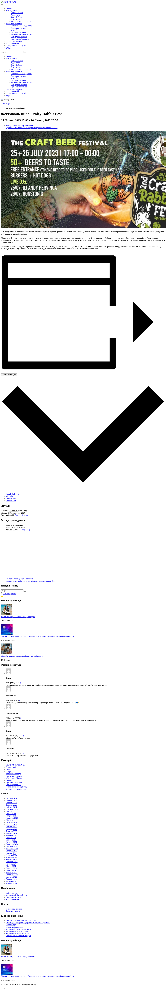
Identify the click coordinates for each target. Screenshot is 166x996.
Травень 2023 (11, 883)
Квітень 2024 (11, 859)
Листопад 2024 (12, 844)
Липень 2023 (11, 879)
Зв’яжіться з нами (13, 911)
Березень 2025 (11, 835)
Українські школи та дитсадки (18, 929)
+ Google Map (24, 530)
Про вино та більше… (20, 39)
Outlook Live (11, 501)
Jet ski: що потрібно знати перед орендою (18, 617)
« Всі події (5, 104)
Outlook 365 (11, 498)
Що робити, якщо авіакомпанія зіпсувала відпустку (22, 656)
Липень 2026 (11, 800)
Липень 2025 (11, 827)
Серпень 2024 (11, 851)
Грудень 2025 (11, 816)
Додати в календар (9, 375)
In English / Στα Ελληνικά (16, 45)
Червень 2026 (11, 803)
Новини (9, 8)
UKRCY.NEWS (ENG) (15, 765)
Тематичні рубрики (14, 24)
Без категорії (11, 767)
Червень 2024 (11, 855)
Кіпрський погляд (18, 28)
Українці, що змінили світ (21, 34)
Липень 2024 (11, 853)
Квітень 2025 (11, 833)
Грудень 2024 (11, 842)
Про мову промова (18, 32)
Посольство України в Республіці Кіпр (22, 920)
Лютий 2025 (11, 838)
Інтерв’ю (14, 30)
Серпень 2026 (11, 798)
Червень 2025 (11, 829)
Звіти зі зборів (16, 17)
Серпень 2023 (11, 877)
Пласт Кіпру (11, 925)
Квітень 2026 (11, 807)
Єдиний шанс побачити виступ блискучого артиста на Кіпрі (31, 128)
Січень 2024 (11, 866)
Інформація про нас (14, 909)
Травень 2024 (11, 857)
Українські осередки (14, 927)
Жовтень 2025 (11, 820)
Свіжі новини (11, 893)
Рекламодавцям (9, 594)
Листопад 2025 (12, 818)
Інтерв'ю (9, 772)
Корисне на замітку (14, 41)
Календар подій (12, 43)
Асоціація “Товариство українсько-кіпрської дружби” (28, 923)
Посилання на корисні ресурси (18, 936)
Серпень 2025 (11, 825)
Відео (8, 48)
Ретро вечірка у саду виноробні (19, 125)
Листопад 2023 (12, 870)
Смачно (18, 515)
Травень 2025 (11, 831)
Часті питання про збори (21, 21)
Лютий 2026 (11, 811)
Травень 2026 (11, 805)
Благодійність (11, 10)
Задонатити (15, 15)
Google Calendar (12, 494)
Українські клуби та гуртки (17, 931)
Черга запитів (16, 19)
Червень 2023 (11, 881)
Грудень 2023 (11, 868)
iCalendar (9, 496)
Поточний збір (17, 13)
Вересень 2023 (12, 875)
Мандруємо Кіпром (19, 37)
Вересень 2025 (12, 822)
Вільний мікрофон (13, 897)
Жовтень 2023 (11, 873)
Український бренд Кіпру (21, 26)
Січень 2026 (11, 814)
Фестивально (27, 515)
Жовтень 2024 (11, 846)
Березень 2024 (11, 862)
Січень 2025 (11, 840)
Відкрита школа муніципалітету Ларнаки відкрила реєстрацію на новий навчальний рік (37, 636)
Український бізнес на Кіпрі (17, 933)
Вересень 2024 (12, 849)
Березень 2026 (11, 809)
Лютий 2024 (11, 864)
